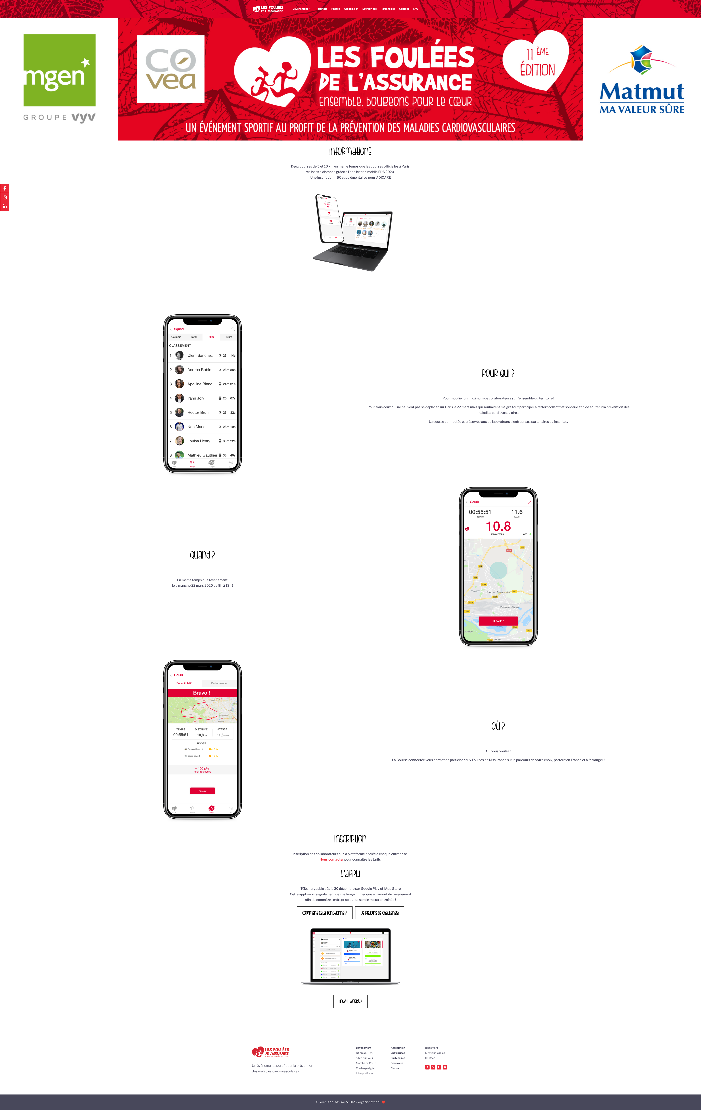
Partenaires (388, 8)
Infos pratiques (364, 1073)
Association (351, 8)
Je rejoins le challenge (380, 913)
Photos (335, 8)
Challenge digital (365, 1068)
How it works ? (350, 1001)
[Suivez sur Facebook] (427, 1067)
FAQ (415, 8)
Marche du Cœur (366, 1063)
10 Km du (362, 1052)
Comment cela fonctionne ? (324, 913)
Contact (404, 8)
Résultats (321, 8)
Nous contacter (331, 859)
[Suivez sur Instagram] (433, 1067)
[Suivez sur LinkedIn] (439, 1067)
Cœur (371, 1052)
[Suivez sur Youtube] (445, 1067)
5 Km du (361, 1057)
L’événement (300, 8)
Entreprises (369, 8)
